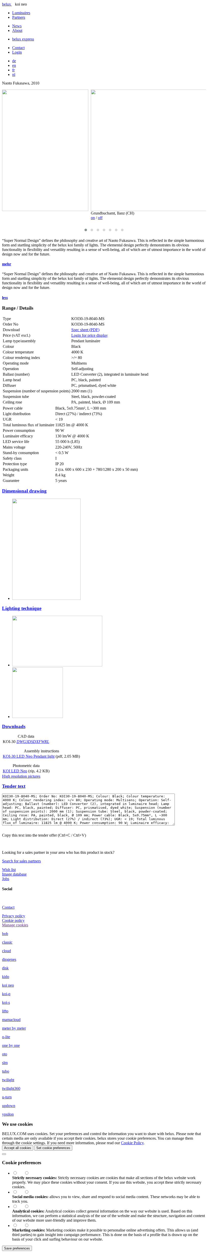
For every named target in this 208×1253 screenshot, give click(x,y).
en (14, 65)
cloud (6, 951)
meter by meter (14, 1028)
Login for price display (89, 335)
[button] (86, 229)
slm (5, 1062)
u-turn (7, 1097)
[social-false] (29, 1192)
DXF (37, 741)
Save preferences (17, 1248)
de (14, 61)
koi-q (6, 994)
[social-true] (18, 1192)
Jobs (5, 879)
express (23, 39)
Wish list (9, 869)
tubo (5, 1071)
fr (13, 70)
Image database (14, 874)
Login (17, 52)
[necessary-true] (18, 1173)
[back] (4, 1154)
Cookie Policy (132, 1143)
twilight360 (11, 1088)
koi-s (6, 1002)
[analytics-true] (18, 1206)
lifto (5, 1011)
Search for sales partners (21, 861)
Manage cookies (15, 925)
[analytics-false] (29, 1206)
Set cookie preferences (53, 1148)
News (17, 26)
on (93, 218)
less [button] (5, 297)
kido (5, 976)
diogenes (9, 959)
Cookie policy (13, 920)
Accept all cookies (17, 1148)
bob (5, 933)
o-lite (6, 1037)
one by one (11, 1045)
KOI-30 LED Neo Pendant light (29, 756)
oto (4, 1054)
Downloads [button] (13, 726)
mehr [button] (6, 264)
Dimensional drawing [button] (24, 491)
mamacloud (11, 1019)
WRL (45, 741)
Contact (18, 48)
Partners (18, 17)
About (17, 30)
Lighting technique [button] (21, 608)
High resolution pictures (21, 776)
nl (13, 74)
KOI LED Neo (15, 771)
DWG (21, 741)
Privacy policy (13, 916)
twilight (8, 1080)
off (100, 218)
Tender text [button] (13, 786)
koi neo (8, 985)
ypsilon (8, 1114)
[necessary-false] (29, 1173)
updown (8, 1105)
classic (7, 942)
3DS (29, 741)
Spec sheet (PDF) (85, 330)
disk (5, 968)
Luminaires (21, 13)
